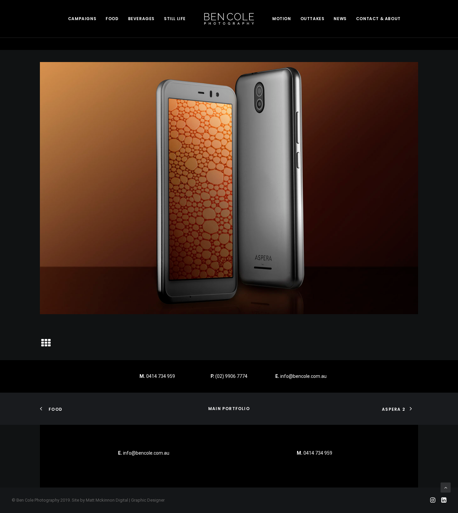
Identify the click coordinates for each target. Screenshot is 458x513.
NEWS (340, 18)
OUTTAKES (312, 18)
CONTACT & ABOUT (378, 18)
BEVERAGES (141, 18)
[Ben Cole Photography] (229, 18)
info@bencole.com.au (301, 376)
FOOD (112, 18)
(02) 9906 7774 (231, 376)
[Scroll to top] (446, 487)
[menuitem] (82, 19)
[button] (46, 345)
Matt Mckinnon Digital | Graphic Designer (125, 500)
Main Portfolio (229, 408)
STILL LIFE (175, 18)
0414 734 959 (160, 376)
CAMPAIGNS (82, 18)
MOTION (281, 18)
